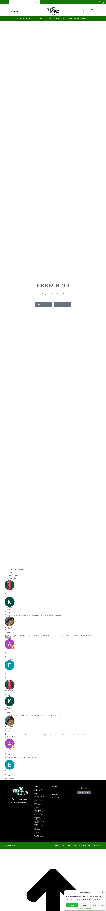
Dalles (35, 801)
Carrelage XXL (37, 794)
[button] (103, 892)
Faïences (36, 793)
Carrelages (36, 807)
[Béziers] (92, 10)
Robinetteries (37, 792)
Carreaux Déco (37, 813)
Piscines (36, 799)
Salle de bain (37, 790)
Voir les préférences (98, 905)
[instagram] (87, 11)
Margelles (36, 803)
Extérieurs (36, 806)
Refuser (85, 905)
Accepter (72, 905)
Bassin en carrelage (38, 800)
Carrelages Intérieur (38, 811)
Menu (12, 2)
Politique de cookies (81, 908)
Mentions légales (88, 908)
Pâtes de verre (37, 804)
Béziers (92, 12)
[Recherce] (104, 19)
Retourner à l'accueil (43, 305)
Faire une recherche (62, 305)
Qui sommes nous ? (38, 789)
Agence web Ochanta (76, 845)
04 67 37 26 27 (17, 12)
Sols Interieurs (37, 810)
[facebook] (83, 11)
